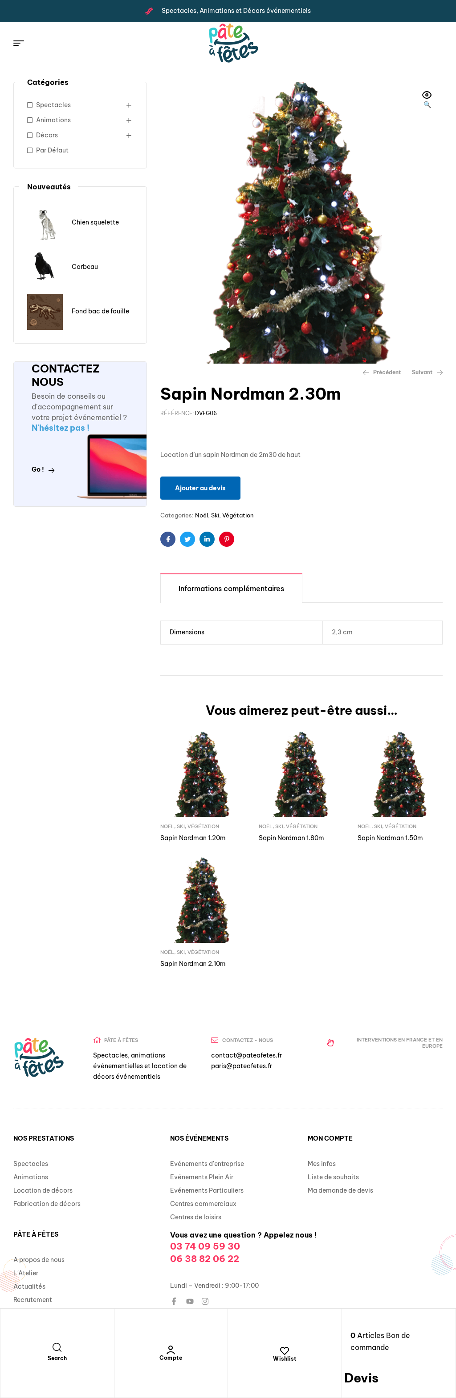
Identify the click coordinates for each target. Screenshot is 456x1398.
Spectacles (53, 105)
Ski (215, 515)
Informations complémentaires (231, 588)
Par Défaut (52, 150)
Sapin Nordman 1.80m (291, 838)
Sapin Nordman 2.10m (193, 964)
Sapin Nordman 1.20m (193, 838)
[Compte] (171, 1350)
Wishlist (284, 1358)
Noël (201, 515)
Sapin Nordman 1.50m (390, 838)
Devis (361, 1378)
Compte (170, 1357)
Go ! (38, 469)
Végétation (237, 515)
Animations (53, 120)
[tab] (231, 587)
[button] (427, 100)
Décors (47, 135)
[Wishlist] (284, 1350)
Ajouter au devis (200, 488)
